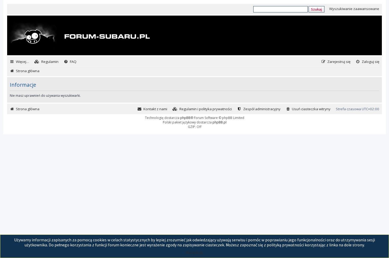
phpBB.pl (219, 122)
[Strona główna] (79, 36)
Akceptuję (194, 252)
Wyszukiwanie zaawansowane (354, 8)
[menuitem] (46, 62)
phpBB (185, 118)
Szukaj (316, 9)
